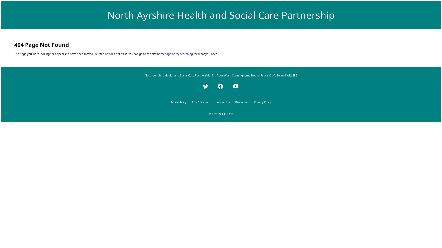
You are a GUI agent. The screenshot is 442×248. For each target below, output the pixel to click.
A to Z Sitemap (200, 102)
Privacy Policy (263, 102)
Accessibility (178, 102)
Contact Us (222, 102)
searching (186, 54)
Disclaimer (242, 102)
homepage (164, 54)
